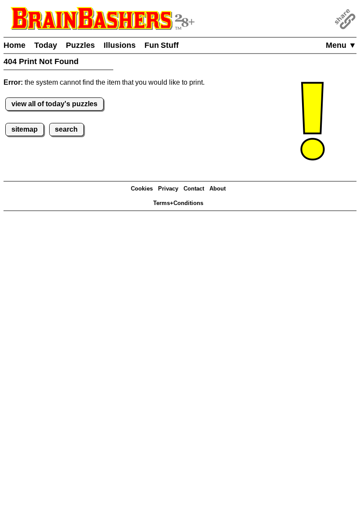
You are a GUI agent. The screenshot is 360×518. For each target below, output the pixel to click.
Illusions (120, 45)
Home (14, 45)
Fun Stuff (161, 45)
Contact (194, 188)
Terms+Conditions (178, 203)
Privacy (168, 188)
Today (45, 45)
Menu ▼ (341, 45)
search (66, 129)
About (217, 188)
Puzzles (80, 45)
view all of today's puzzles (54, 104)
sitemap (24, 129)
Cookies (142, 188)
